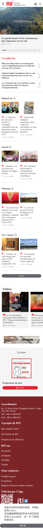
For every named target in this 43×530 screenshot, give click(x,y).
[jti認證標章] (22, 502)
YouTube (5, 460)
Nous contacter (10, 470)
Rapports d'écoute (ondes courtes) (17, 485)
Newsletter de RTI (9, 434)
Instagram (6, 455)
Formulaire (6, 481)
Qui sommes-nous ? (10, 428)
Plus (22, 276)
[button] (4, 50)
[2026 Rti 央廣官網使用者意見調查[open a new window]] (21, 340)
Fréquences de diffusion (12, 439)
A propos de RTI (11, 423)
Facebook (5, 451)
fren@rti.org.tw (8, 476)
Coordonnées (9, 404)
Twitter (4, 464)
